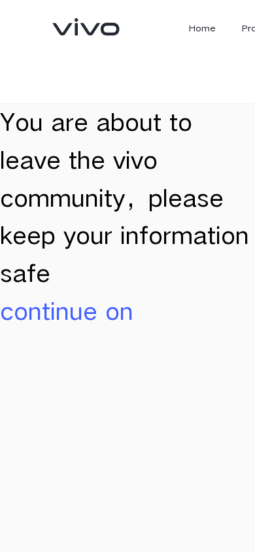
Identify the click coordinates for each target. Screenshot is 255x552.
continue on (66, 311)
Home (202, 28)
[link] (86, 27)
